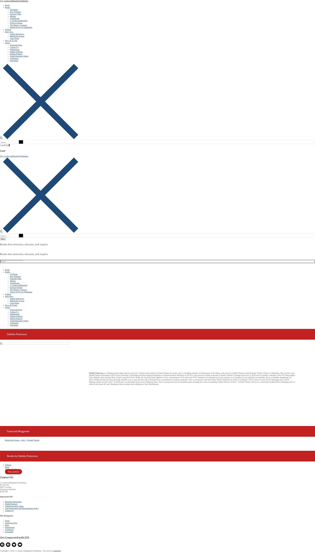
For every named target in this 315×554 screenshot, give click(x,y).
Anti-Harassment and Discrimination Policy (22, 508)
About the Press (11, 523)
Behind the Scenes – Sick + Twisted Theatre (22, 440)
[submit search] (21, 142)
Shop (7, 525)
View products (13, 472)
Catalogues (9, 530)
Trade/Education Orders (14, 506)
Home (7, 521)
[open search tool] (39, 138)
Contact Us (9, 511)
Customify (57, 551)
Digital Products (11, 504)
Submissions (10, 527)
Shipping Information (13, 502)
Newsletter (9, 532)
